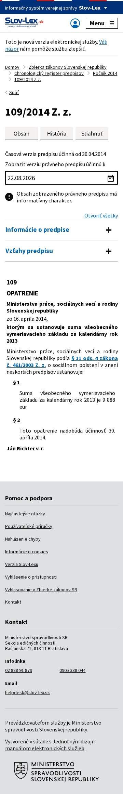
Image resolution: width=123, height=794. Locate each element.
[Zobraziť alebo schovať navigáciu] (75, 23)
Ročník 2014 (105, 73)
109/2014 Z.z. (27, 79)
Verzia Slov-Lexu (21, 564)
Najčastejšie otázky (25, 514)
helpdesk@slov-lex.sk (27, 692)
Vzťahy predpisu (29, 251)
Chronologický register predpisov (49, 73)
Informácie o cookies (26, 551)
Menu (97, 23)
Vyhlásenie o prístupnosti (31, 577)
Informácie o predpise (37, 229)
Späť (14, 92)
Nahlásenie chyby (23, 539)
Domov (12, 67)
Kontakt (13, 602)
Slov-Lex (89, 7)
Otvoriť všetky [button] (101, 215)
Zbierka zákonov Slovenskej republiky (68, 67)
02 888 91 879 (18, 670)
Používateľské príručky (28, 526)
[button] (92, 133)
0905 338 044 (72, 670)
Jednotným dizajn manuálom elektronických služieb (50, 745)
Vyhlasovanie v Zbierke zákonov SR (41, 589)
